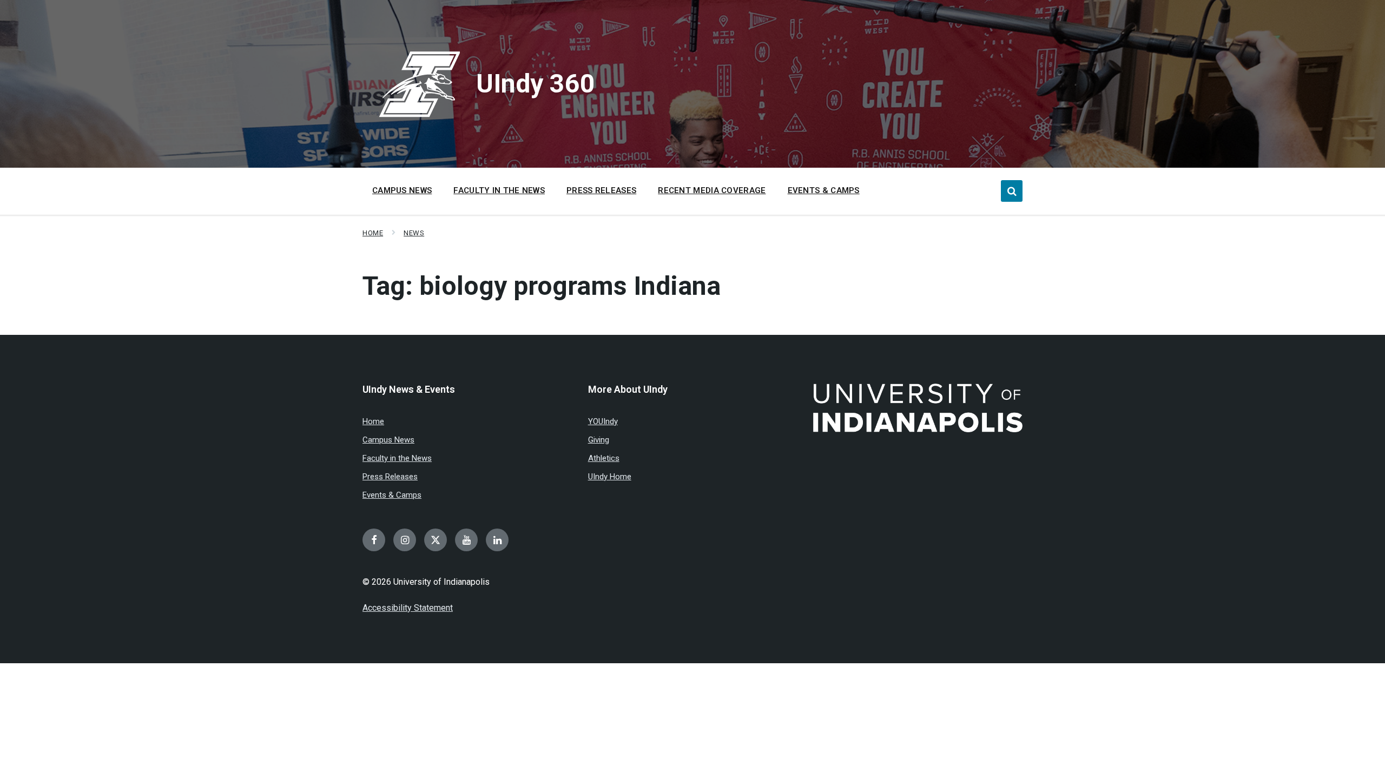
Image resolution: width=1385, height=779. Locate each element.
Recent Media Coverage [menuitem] (712, 190)
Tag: (541, 285)
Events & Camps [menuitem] (824, 190)
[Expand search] (1012, 191)
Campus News (388, 440)
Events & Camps (391, 495)
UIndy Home (609, 476)
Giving (598, 440)
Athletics (603, 458)
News (414, 233)
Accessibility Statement (407, 608)
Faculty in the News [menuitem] (499, 190)
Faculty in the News (397, 458)
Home (372, 233)
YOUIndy (603, 421)
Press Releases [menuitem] (601, 190)
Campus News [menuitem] (402, 190)
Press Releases (390, 476)
